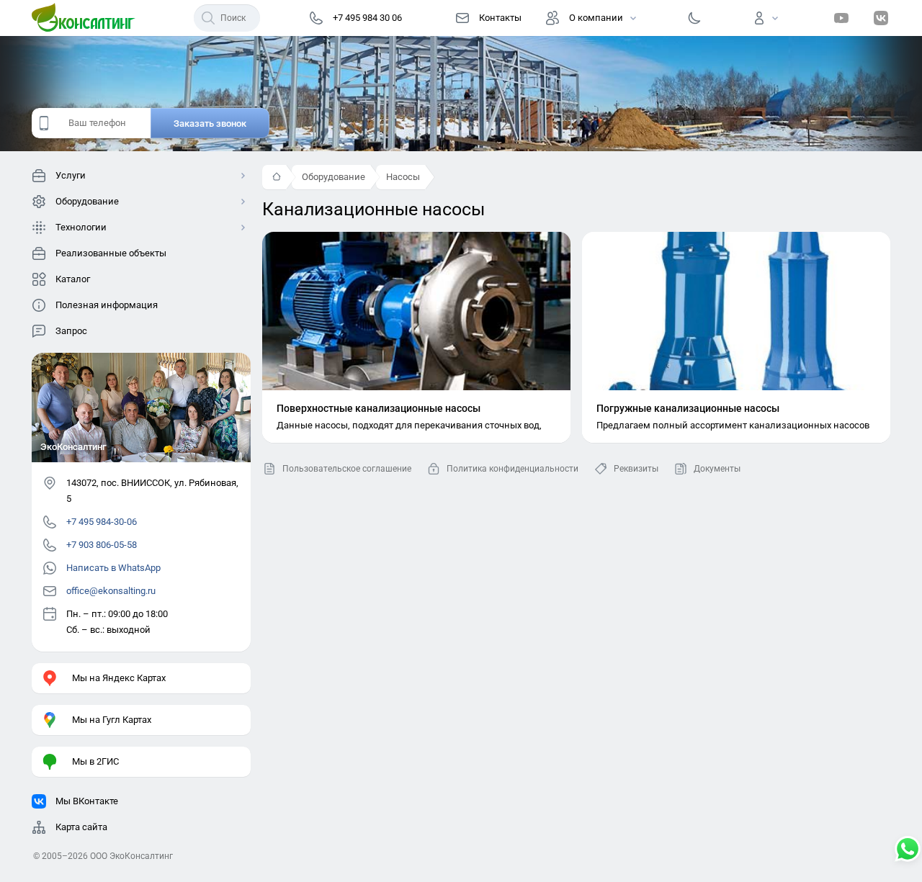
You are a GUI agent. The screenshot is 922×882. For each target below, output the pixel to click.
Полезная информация (106, 305)
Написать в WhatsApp (113, 567)
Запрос (71, 330)
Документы (717, 469)
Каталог (72, 279)
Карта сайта (81, 827)
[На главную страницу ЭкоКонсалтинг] (88, 18)
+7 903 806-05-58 (101, 544)
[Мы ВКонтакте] (881, 18)
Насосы (403, 176)
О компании (596, 17)
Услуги (70, 175)
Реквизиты (636, 469)
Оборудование (333, 176)
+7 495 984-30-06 (101, 521)
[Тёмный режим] (694, 18)
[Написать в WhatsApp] (907, 850)
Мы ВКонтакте (86, 801)
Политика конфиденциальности (512, 469)
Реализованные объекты (110, 253)
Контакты (500, 17)
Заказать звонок (210, 123)
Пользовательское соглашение (346, 469)
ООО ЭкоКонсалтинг (131, 856)
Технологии (81, 227)
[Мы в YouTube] (841, 18)
